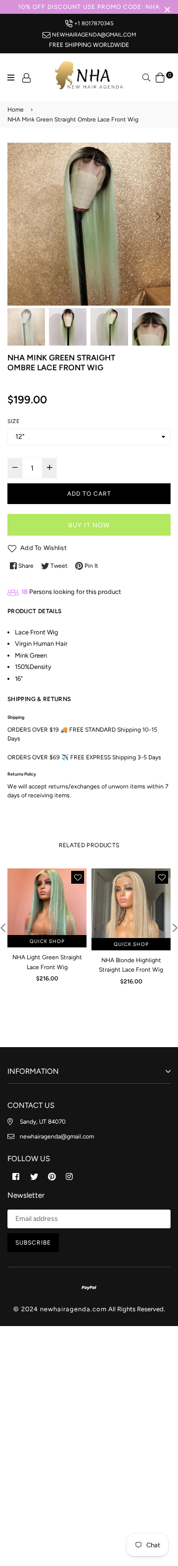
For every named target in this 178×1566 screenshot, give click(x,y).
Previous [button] (19, 216)
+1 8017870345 (93, 23)
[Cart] (160, 76)
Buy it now (89, 525)
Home (15, 109)
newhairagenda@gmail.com (93, 34)
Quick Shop (47, 941)
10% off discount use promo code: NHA (89, 6)
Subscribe (33, 1242)
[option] (89, 224)
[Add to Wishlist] (77, 877)
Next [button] (158, 216)
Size (13, 421)
